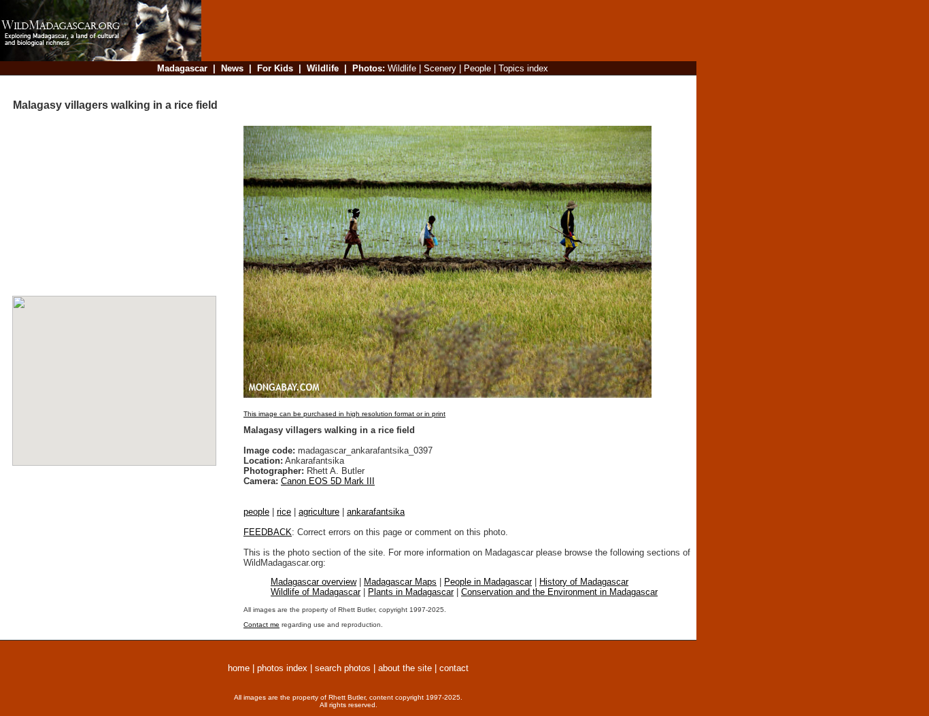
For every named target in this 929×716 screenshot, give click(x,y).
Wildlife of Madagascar (315, 592)
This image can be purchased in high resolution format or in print (344, 413)
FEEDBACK (267, 532)
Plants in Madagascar (411, 592)
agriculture (319, 512)
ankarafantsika (376, 512)
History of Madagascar (583, 582)
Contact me (261, 624)
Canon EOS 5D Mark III (328, 481)
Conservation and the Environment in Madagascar (559, 592)
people (256, 512)
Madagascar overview (313, 582)
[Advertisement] (444, 85)
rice (284, 512)
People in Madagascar (488, 582)
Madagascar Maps (400, 582)
